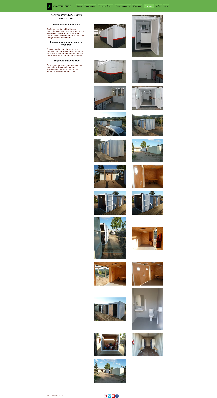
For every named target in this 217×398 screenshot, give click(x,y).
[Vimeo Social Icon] (109, 396)
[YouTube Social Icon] (113, 396)
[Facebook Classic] (117, 396)
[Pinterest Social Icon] (105, 396)
